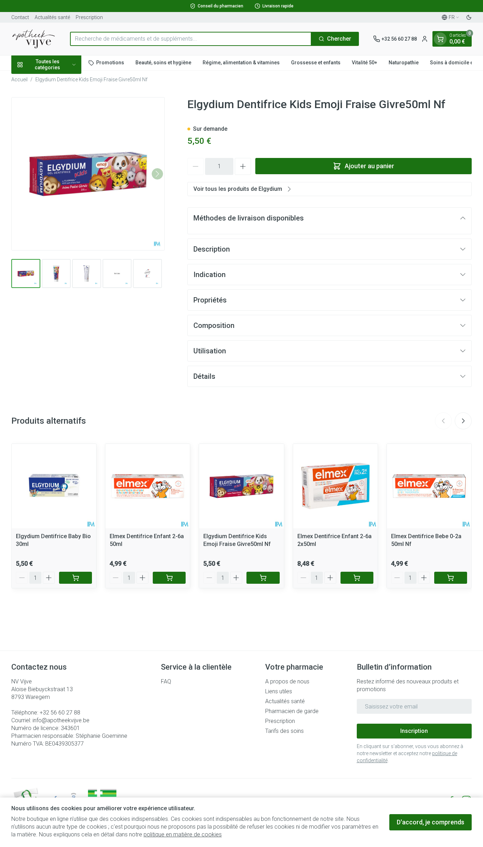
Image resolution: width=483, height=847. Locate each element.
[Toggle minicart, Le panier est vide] (440, 39)
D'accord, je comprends (430, 822)
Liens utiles (278, 691)
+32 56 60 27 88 (60, 712)
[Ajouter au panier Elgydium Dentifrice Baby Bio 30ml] (75, 578)
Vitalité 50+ (364, 62)
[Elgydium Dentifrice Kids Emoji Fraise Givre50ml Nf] (241, 486)
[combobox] (191, 39)
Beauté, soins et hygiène (163, 62)
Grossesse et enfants (316, 62)
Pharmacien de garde (292, 711)
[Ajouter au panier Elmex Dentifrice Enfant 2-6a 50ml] (169, 578)
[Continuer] (157, 174)
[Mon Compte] (424, 38)
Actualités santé (52, 17)
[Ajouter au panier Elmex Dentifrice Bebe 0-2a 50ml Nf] (450, 578)
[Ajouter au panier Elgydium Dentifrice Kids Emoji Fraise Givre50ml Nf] (262, 578)
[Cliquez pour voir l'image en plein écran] (88, 174)
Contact (20, 17)
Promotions (110, 62)
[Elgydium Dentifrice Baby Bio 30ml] (54, 486)
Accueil (19, 79)
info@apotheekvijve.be (61, 720)
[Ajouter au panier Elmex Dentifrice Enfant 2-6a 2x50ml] (357, 578)
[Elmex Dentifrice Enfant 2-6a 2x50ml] (335, 486)
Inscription (414, 731)
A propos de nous (287, 681)
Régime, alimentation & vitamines (241, 62)
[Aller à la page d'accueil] (33, 38)
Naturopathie (404, 62)
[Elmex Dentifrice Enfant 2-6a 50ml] (147, 486)
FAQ (166, 681)
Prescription (89, 17)
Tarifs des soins (284, 731)
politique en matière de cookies (183, 834)
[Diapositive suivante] (463, 420)
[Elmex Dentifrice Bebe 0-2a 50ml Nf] (429, 486)
